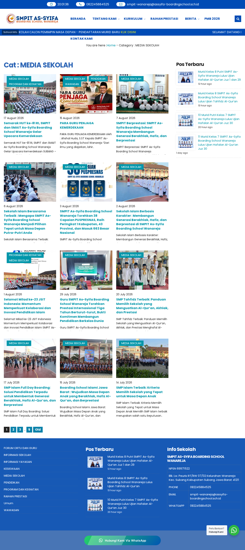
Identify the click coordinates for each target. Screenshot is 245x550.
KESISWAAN (12, 469)
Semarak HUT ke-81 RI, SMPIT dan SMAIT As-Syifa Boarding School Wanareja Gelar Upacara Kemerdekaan (28, 129)
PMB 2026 (212, 18)
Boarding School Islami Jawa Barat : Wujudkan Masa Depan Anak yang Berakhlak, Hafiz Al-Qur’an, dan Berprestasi (85, 394)
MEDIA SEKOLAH (19, 79)
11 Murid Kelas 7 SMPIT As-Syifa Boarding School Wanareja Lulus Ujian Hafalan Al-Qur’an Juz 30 (219, 143)
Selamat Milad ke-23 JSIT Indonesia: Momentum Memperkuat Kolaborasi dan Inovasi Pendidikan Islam (27, 305)
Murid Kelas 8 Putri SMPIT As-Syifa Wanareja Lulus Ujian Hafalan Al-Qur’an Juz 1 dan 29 (219, 76)
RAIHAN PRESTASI (164, 18)
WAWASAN (72, 84)
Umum (8, 503)
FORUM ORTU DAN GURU (20, 448)
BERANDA (78, 18)
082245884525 (98, 4)
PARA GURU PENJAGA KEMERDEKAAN (77, 125)
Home (111, 45)
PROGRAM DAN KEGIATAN (25, 84)
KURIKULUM (133, 18)
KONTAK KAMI (81, 38)
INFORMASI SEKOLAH (17, 455)
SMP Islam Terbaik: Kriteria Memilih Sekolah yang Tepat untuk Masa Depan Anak (139, 391)
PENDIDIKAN (98, 79)
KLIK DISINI (114, 32)
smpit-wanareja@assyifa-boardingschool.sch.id (163, 4)
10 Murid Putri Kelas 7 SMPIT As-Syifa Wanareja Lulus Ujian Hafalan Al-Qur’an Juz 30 (218, 119)
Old (38, 429)
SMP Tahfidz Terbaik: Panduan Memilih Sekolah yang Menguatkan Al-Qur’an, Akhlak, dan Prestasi (142, 305)
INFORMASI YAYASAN (18, 462)
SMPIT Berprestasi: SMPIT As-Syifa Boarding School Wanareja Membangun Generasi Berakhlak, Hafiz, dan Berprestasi (141, 132)
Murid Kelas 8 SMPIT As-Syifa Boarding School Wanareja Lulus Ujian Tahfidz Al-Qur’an (218, 97)
